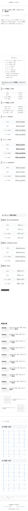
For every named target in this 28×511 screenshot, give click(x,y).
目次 (12, 57)
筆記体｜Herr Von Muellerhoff (12, 73)
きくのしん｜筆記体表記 (10, 71)
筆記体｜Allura (9, 77)
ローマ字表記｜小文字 (11, 62)
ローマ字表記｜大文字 (11, 64)
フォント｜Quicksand (10, 69)
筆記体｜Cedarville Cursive (12, 75)
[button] (25, 15)
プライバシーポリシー (20, 506)
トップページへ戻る (7, 506)
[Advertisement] (14, 40)
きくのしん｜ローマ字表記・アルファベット (14, 60)
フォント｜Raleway (10, 66)
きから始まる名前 (5, 290)
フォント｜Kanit (9, 68)
